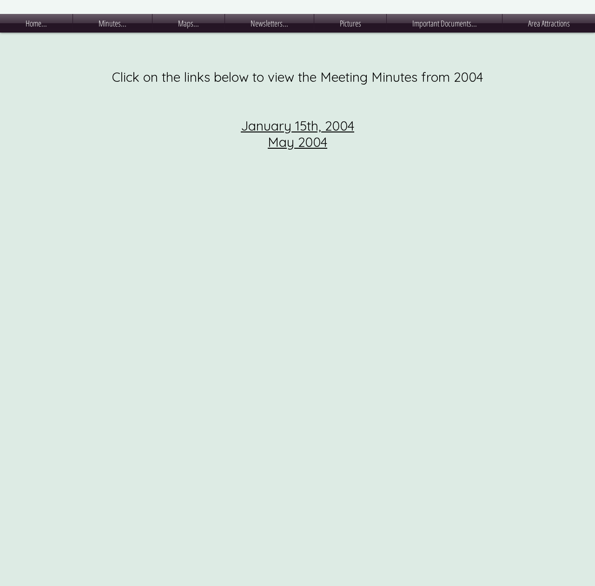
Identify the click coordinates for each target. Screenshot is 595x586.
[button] (112, 23)
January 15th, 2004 (297, 126)
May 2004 (297, 142)
